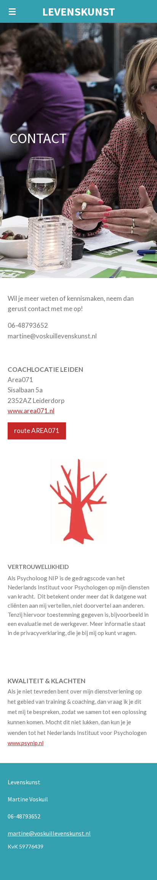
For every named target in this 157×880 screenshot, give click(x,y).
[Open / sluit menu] (12, 11)
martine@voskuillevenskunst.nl (49, 833)
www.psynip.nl (25, 742)
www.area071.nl (31, 411)
